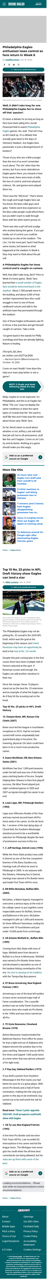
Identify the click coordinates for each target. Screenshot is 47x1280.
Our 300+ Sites (31, 1221)
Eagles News (15, 550)
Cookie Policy (30, 1236)
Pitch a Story (8, 1231)
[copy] (18, 65)
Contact (6, 1221)
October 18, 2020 (11, 362)
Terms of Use (9, 1236)
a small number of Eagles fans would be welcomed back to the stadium (22, 286)
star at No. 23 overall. (25, 651)
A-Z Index (7, 1249)
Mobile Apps (8, 1226)
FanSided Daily (31, 1226)
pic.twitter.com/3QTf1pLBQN (18, 355)
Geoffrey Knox (12, 60)
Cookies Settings (32, 1249)
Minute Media (17, 1256)
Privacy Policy (31, 1231)
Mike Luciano (12, 582)
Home (5, 550)
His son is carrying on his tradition (24, 972)
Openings (28, 1216)
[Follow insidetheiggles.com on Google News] (40, 457)
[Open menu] (4, 4)
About (5, 1216)
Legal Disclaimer (10, 1241)
